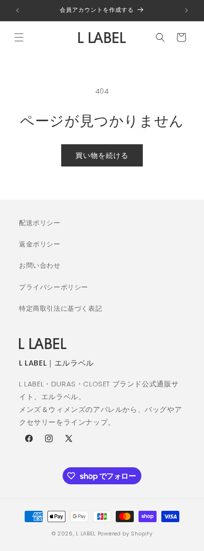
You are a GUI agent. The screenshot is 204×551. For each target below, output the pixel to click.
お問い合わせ (40, 265)
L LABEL (86, 533)
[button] (19, 37)
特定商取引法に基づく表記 (60, 308)
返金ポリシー (40, 244)
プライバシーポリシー (53, 287)
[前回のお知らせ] (17, 10)
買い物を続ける (102, 155)
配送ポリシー (40, 222)
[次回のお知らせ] (186, 10)
